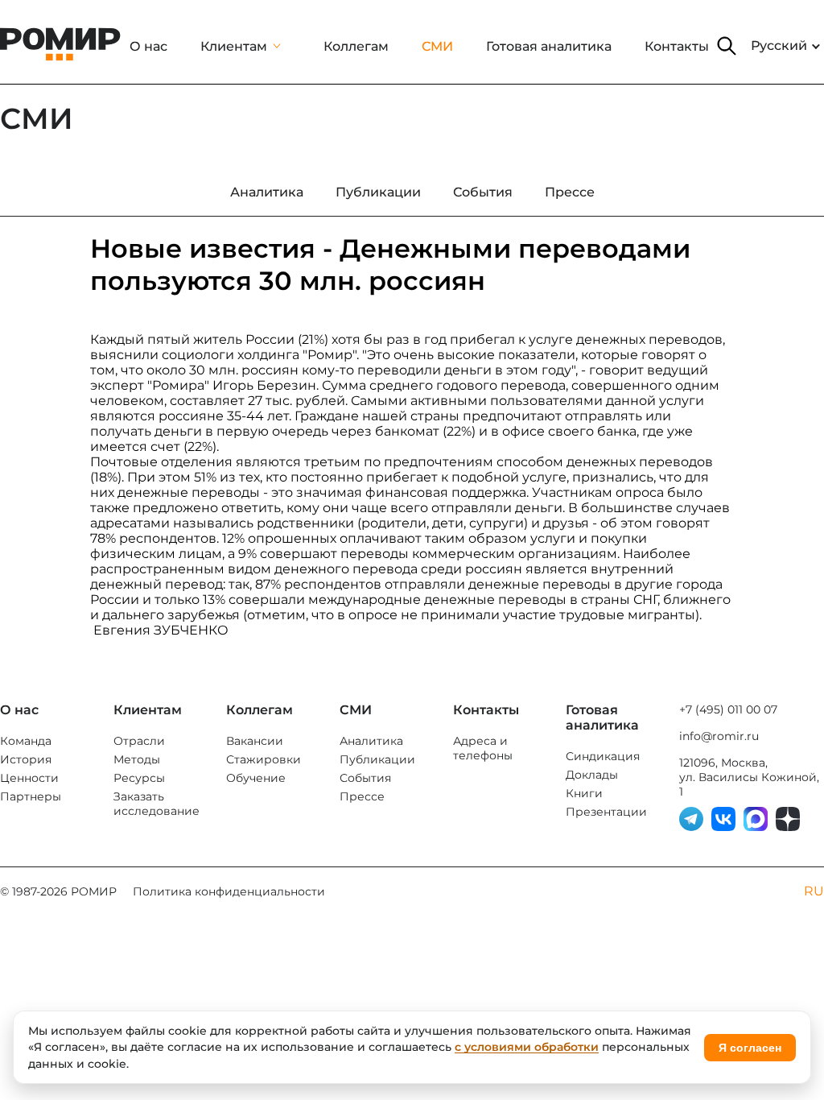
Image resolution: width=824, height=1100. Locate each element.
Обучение (256, 778)
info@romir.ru (719, 736)
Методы (136, 759)
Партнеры (30, 796)
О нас (148, 46)
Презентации (606, 811)
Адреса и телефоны (483, 748)
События (365, 778)
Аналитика (371, 741)
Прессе (362, 796)
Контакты (677, 46)
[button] (727, 46)
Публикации (377, 759)
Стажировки (263, 759)
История (26, 759)
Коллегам (356, 46)
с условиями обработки (527, 1047)
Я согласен (750, 1047)
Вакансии (254, 741)
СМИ (437, 46)
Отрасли (139, 741)
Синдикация (603, 756)
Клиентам (233, 46)
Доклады (592, 774)
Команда (26, 741)
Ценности (29, 778)
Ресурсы (139, 778)
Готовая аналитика (549, 46)
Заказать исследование (156, 803)
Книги (584, 793)
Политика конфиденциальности (229, 891)
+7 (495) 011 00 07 (728, 709)
